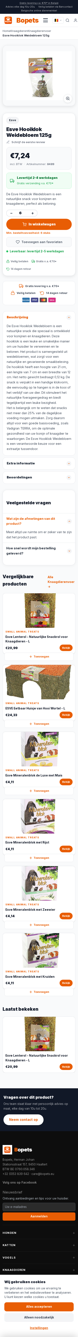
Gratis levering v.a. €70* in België (39, 3)
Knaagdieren (19, 31)
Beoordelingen (19, 477)
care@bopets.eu (42, 1174)
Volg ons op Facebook (20, 1182)
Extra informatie (21, 463)
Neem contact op (23, 1120)
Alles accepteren (39, 1306)
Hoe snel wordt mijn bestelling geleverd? (31, 550)
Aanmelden (39, 1216)
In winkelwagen (42, 224)
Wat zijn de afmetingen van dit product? (30, 521)
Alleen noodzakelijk (39, 1317)
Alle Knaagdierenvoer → (61, 581)
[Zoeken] (67, 20)
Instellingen (39, 1328)
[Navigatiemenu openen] (45, 20)
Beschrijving (17, 317)
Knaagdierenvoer (39, 31)
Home (6, 31)
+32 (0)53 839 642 (16, 1174)
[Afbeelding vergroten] (67, 98)
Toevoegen (41, 656)
